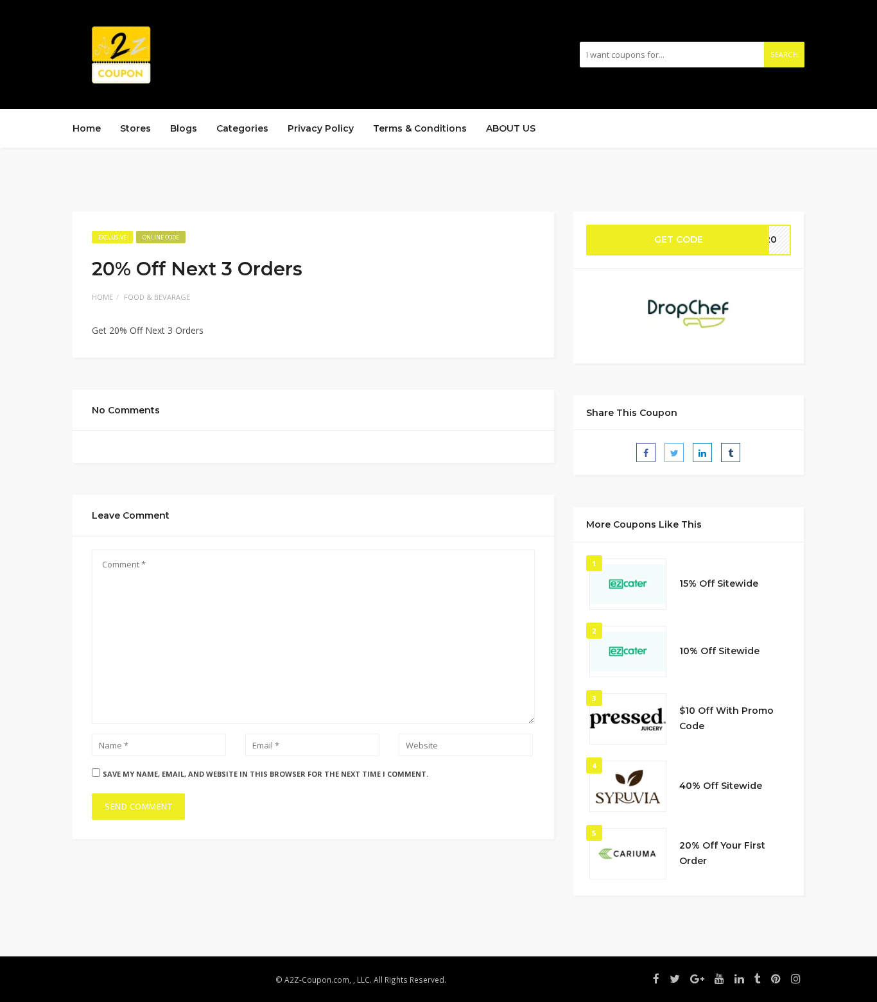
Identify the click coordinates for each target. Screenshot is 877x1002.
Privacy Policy (321, 128)
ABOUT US (510, 128)
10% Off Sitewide (719, 651)
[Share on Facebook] (646, 452)
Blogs (183, 128)
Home (87, 128)
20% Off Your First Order (722, 853)
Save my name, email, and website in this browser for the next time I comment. (265, 774)
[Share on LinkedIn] (702, 452)
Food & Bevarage (157, 297)
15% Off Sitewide (718, 583)
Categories (242, 128)
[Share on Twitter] (674, 452)
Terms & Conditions (420, 128)
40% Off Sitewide (720, 785)
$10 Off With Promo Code (726, 718)
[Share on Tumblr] (730, 452)
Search (784, 54)
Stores (135, 128)
